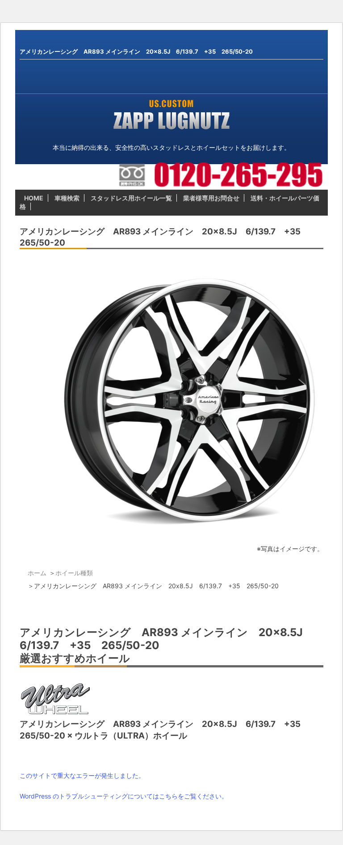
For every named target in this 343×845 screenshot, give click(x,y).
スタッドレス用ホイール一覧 (131, 198)
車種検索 (66, 198)
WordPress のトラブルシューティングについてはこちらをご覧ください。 (124, 796)
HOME (33, 198)
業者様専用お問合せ (211, 198)
